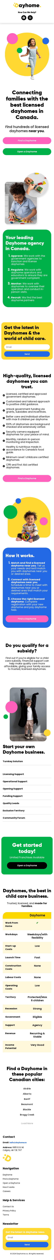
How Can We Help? (27, 12)
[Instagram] (30, 17)
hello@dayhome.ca (18, 1143)
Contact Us (8, 1206)
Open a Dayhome (11, 1183)
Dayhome (7, 1174)
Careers (6, 1191)
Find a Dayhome (11, 1179)
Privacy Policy (9, 1210)
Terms (6, 1214)
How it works (9, 1187)
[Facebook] (23, 17)
